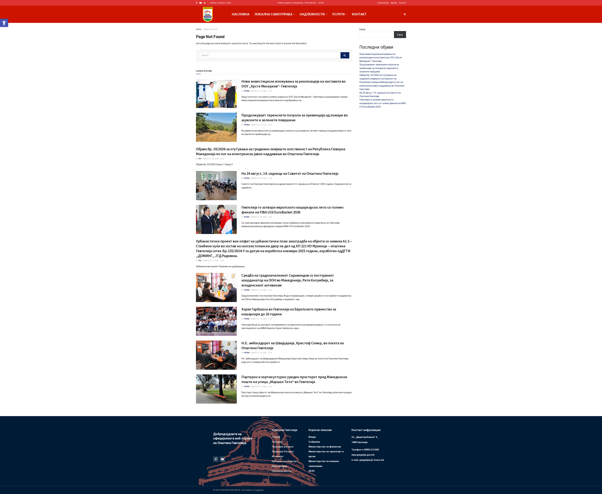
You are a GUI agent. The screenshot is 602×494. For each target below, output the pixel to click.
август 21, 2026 (260, 91)
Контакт (402, 3)
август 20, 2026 (212, 159)
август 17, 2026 (212, 261)
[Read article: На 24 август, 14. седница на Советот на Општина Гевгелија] (216, 185)
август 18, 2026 (260, 178)
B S (200, 159)
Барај (362, 29)
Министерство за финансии (325, 446)
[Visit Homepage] (207, 14)
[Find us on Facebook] (196, 3)
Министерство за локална (324, 461)
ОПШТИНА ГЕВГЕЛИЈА (230, 490)
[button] (4, 23)
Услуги (338, 14)
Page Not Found (210, 29)
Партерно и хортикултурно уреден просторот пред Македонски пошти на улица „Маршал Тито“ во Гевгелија (294, 379)
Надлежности (312, 14)
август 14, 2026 (260, 290)
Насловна (240, 14)
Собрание (314, 441)
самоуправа (315, 466)
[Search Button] (405, 14)
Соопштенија (383, 3)
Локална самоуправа (273, 14)
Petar (246, 91)
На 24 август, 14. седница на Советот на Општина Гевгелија (289, 173)
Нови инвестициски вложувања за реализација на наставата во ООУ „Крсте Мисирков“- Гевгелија (293, 84)
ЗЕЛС (312, 471)
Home (198, 29)
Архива (394, 3)
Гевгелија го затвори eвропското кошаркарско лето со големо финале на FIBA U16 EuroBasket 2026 (292, 210)
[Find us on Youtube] (200, 3)
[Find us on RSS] (205, 3)
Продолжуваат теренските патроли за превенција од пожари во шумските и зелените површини (294, 117)
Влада (312, 437)
